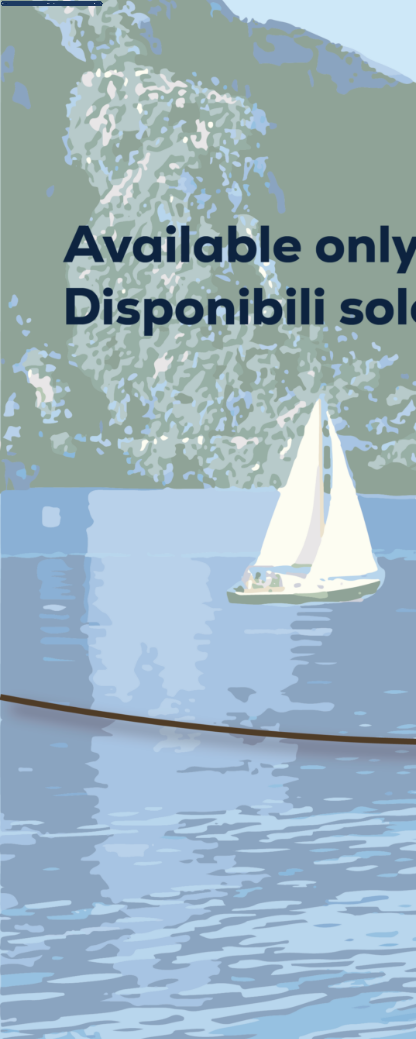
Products (97, 3)
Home (4, 3)
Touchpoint (50, 3)
